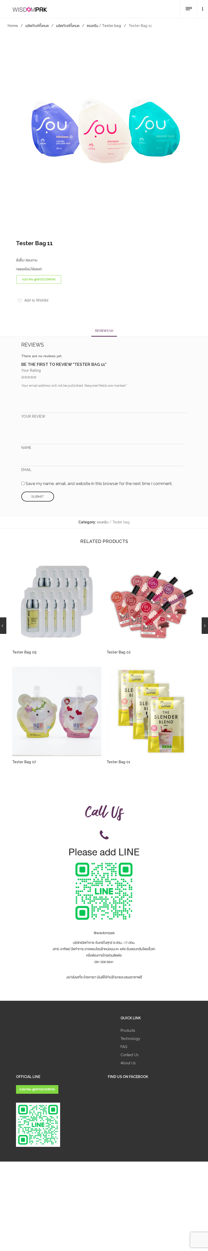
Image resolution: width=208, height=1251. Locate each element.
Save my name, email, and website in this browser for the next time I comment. (99, 483)
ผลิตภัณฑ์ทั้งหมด (37, 26)
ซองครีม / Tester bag (104, 26)
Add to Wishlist (36, 300)
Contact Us (129, 1055)
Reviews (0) (104, 331)
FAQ (123, 1047)
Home (13, 26)
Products (127, 1030)
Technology (130, 1039)
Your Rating (31, 370)
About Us (128, 1063)
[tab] (104, 331)
